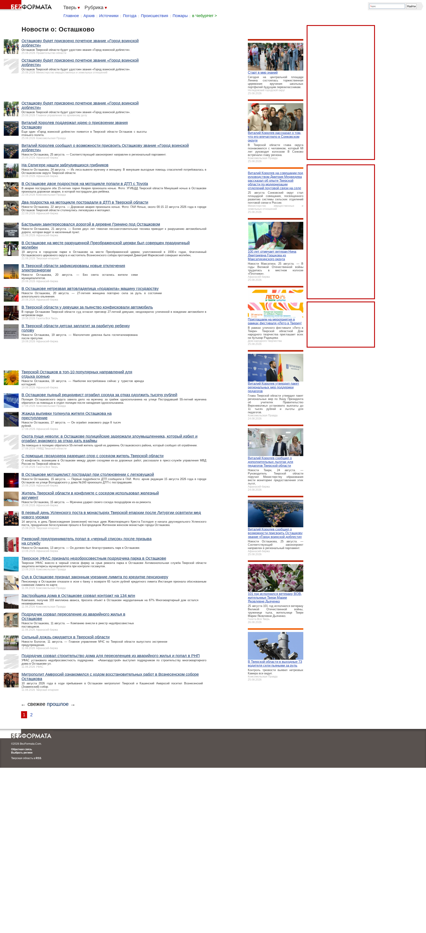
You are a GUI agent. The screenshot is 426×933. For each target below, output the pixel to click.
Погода (129, 16)
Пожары (180, 16)
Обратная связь (21, 749)
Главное (71, 16)
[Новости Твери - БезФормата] (26, 5)
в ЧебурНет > (204, 16)
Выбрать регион (21, 752)
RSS (38, 758)
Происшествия (154, 16)
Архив (89, 16)
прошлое (58, 704)
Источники (108, 16)
